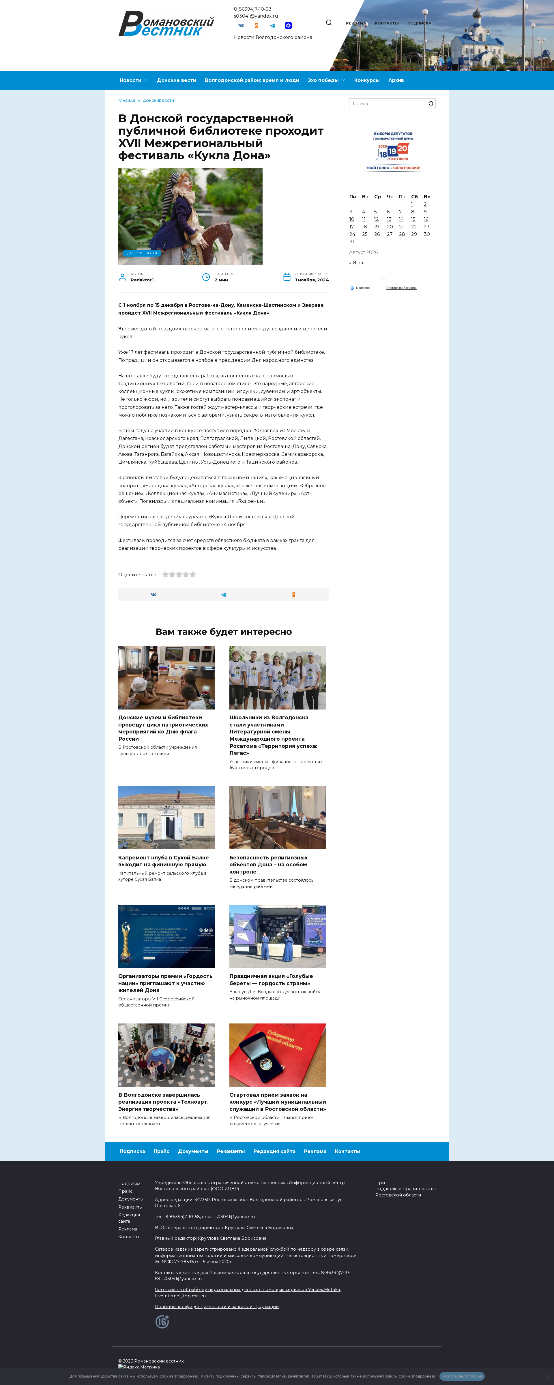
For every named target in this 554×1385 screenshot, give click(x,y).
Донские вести (176, 80)
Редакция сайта (274, 1151)
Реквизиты (231, 1151)
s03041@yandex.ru (256, 16)
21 (401, 226)
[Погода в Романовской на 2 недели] (401, 288)
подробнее (186, 1376)
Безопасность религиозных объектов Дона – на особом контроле (268, 864)
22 (414, 226)
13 (389, 219)
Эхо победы (323, 80)
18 (364, 226)
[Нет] (547, 1376)
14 (401, 219)
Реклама (356, 23)
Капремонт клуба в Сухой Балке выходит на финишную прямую (163, 860)
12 (376, 219)
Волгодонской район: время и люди (252, 80)
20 (390, 226)
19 (376, 226)
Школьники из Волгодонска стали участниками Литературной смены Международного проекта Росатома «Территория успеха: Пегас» (273, 735)
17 (351, 226)
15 (413, 219)
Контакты (387, 23)
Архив (396, 80)
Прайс (161, 1151)
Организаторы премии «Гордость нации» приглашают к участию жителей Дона (165, 983)
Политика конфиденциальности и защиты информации (217, 1306)
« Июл (356, 263)
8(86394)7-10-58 (253, 9)
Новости (130, 80)
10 (351, 219)
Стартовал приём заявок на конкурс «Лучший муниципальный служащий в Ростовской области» (277, 1102)
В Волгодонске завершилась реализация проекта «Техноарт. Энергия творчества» (163, 1102)
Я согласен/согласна (462, 1376)
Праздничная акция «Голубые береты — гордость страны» (271, 979)
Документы (193, 1151)
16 (426, 219)
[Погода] (360, 287)
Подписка (419, 23)
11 (364, 219)
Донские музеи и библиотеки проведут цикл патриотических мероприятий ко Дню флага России (163, 728)
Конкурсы (367, 80)
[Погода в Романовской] (383, 283)
